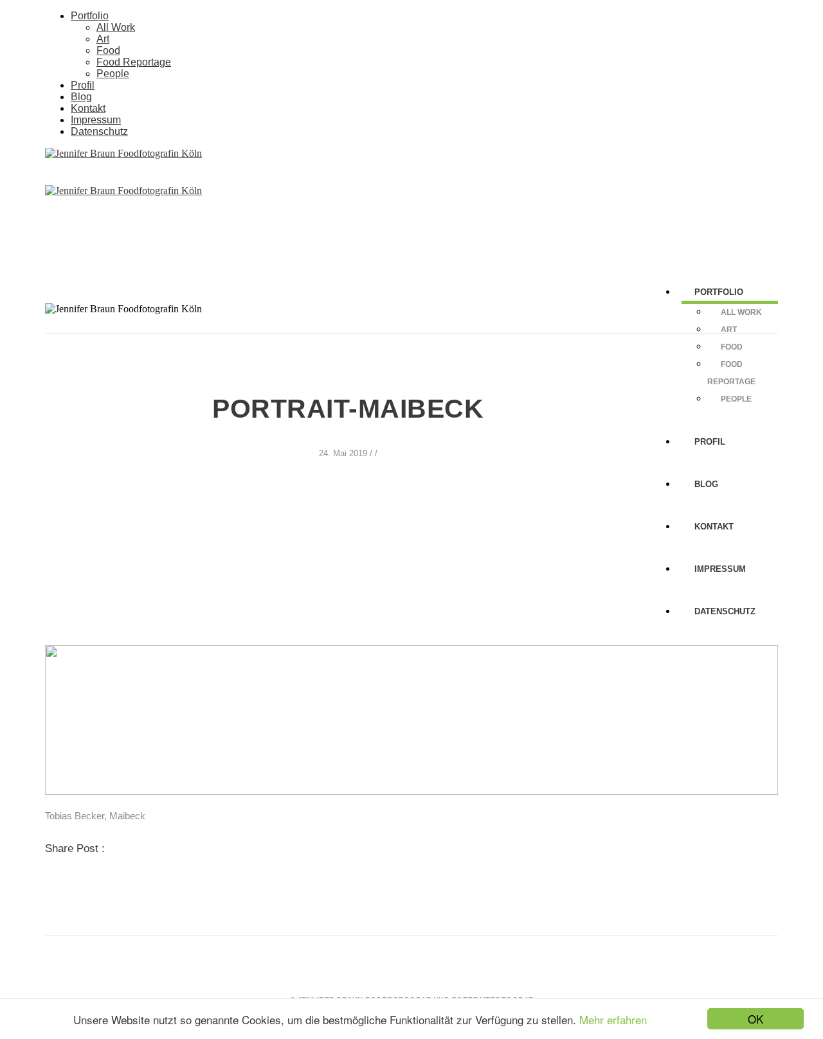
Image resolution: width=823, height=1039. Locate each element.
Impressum (96, 119)
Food (108, 50)
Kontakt (88, 108)
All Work (115, 27)
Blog (81, 96)
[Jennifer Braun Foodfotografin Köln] (123, 153)
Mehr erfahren (613, 1019)
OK (755, 1019)
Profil (83, 85)
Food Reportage (133, 62)
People (112, 73)
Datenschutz (99, 131)
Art (102, 38)
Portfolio (90, 15)
